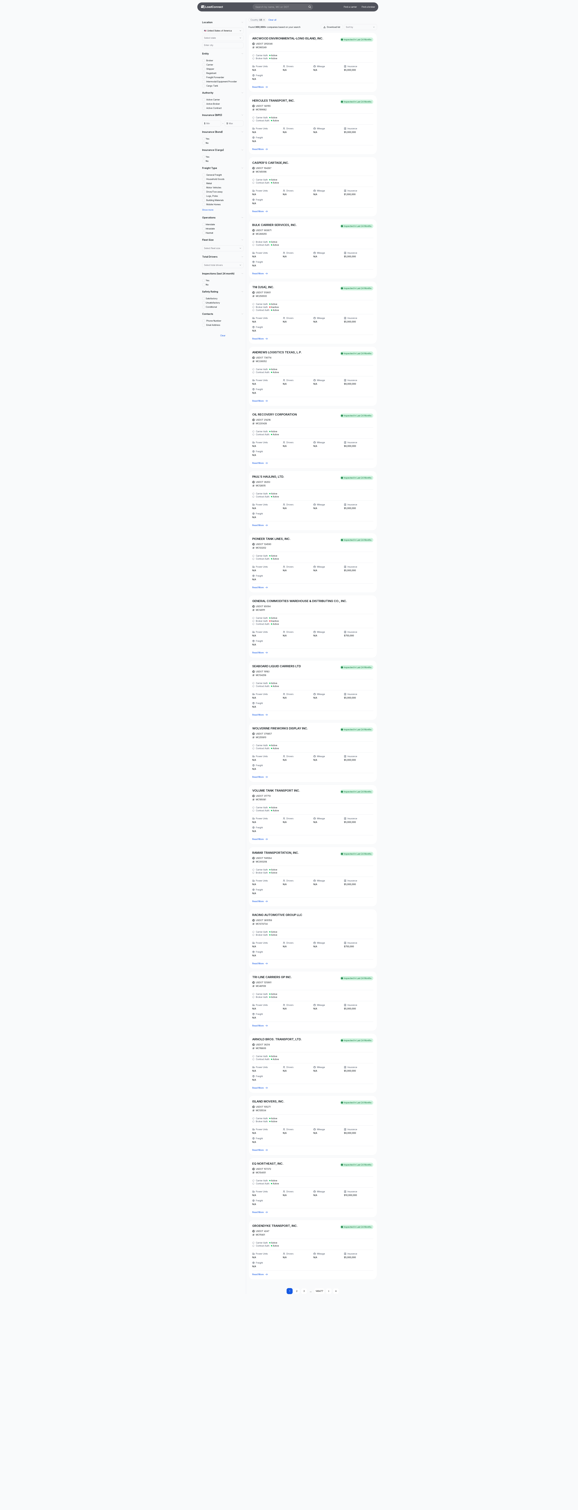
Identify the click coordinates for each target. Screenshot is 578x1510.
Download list (333, 27)
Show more (207, 210)
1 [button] (289, 1291)
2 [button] (296, 1291)
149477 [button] (319, 1291)
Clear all (272, 20)
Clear (222, 335)
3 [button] (304, 1291)
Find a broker (368, 7)
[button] (264, 20)
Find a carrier (350, 7)
